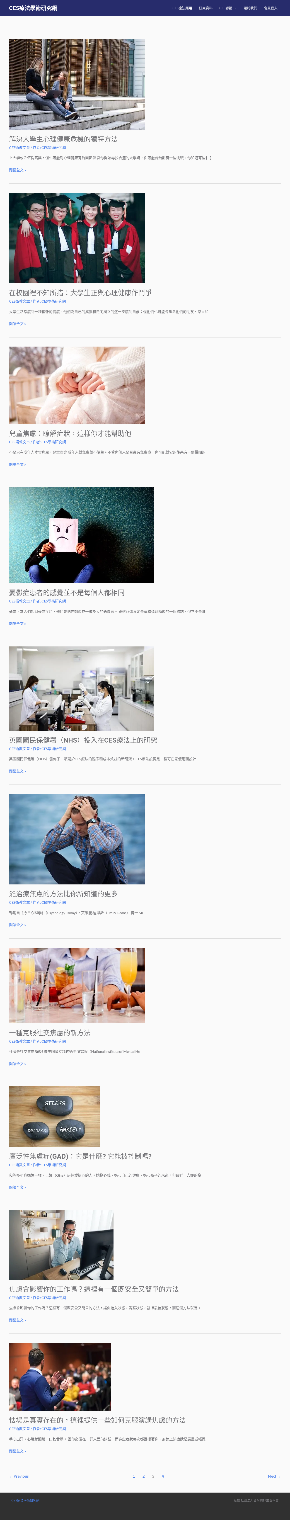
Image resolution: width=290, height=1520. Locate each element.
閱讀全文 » (17, 170)
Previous (19, 1476)
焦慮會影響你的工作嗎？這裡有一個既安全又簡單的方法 (94, 1289)
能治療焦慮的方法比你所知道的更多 (63, 894)
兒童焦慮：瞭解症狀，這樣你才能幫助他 (70, 433)
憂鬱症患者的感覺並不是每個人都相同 (67, 593)
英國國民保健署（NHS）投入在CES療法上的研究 (83, 740)
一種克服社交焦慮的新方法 (50, 1033)
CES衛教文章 (19, 147)
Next (274, 1476)
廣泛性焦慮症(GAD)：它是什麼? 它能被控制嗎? (80, 1156)
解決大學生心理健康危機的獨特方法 (63, 139)
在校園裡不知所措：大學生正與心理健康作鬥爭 (80, 293)
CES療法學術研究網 (33, 8)
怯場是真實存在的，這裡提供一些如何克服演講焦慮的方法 (97, 1420)
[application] (234, 8)
